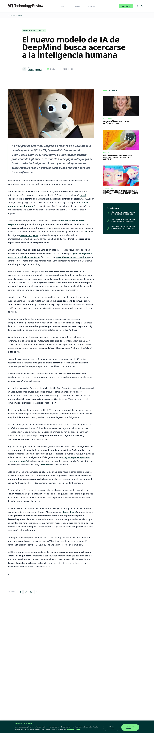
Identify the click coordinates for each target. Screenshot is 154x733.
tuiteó (83, 195)
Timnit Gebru (69, 512)
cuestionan (45, 464)
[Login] (138, 6)
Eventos (91, 6)
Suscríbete (126, 6)
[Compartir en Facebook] (20, 592)
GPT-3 (87, 231)
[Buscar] (142, 6)
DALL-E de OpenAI (29, 235)
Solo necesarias (112, 727)
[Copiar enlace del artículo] (36, 592)
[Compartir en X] (25, 592)
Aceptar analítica (130, 727)
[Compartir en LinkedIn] (31, 592)
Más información (73, 729)
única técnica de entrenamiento (72, 257)
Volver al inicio (16, 15)
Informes (76, 6)
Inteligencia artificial (34, 30)
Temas (61, 6)
